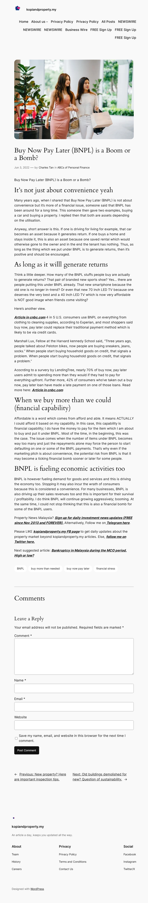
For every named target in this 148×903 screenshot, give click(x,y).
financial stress (105, 568)
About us (38, 22)
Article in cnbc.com (29, 317)
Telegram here (118, 523)
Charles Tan (46, 167)
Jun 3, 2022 (21, 167)
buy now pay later (78, 568)
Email (19, 699)
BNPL (20, 568)
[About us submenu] (47, 22)
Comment (23, 636)
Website (20, 717)
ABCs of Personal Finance (73, 167)
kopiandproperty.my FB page (56, 531)
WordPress (37, 888)
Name (20, 680)
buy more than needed (45, 568)
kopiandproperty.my (41, 9)
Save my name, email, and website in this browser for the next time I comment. (72, 738)
